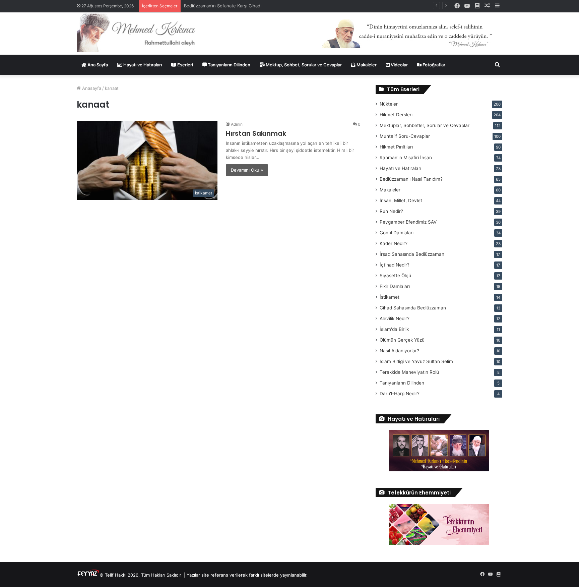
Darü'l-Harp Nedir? (400, 393)
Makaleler (366, 64)
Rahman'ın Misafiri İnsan (406, 157)
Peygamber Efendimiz (408, 222)
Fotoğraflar (433, 64)
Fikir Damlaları (395, 286)
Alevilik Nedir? (394, 318)
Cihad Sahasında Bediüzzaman (413, 307)
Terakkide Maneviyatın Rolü (409, 372)
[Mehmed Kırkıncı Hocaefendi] (144, 32)
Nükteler (389, 104)
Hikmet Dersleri (396, 114)
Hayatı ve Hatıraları (142, 64)
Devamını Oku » (247, 170)
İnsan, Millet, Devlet (401, 200)
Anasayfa (91, 88)
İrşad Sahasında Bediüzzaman (412, 254)
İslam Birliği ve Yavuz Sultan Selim (416, 361)
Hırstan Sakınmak (256, 133)
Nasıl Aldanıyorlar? (399, 350)
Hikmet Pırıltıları (396, 147)
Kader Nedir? (393, 243)
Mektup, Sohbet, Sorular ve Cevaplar (303, 64)
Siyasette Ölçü (395, 275)
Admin (237, 124)
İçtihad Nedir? (394, 265)
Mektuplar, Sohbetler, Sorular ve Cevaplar (424, 125)
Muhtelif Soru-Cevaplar (405, 136)
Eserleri (184, 64)
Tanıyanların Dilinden (228, 64)
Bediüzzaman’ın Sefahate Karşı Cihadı (222, 5)
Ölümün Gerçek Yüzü (402, 340)
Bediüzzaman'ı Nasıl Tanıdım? (411, 179)
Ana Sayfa (97, 64)
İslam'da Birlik (394, 329)
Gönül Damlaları (396, 232)
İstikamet (389, 297)
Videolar (399, 64)
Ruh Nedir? (391, 211)
